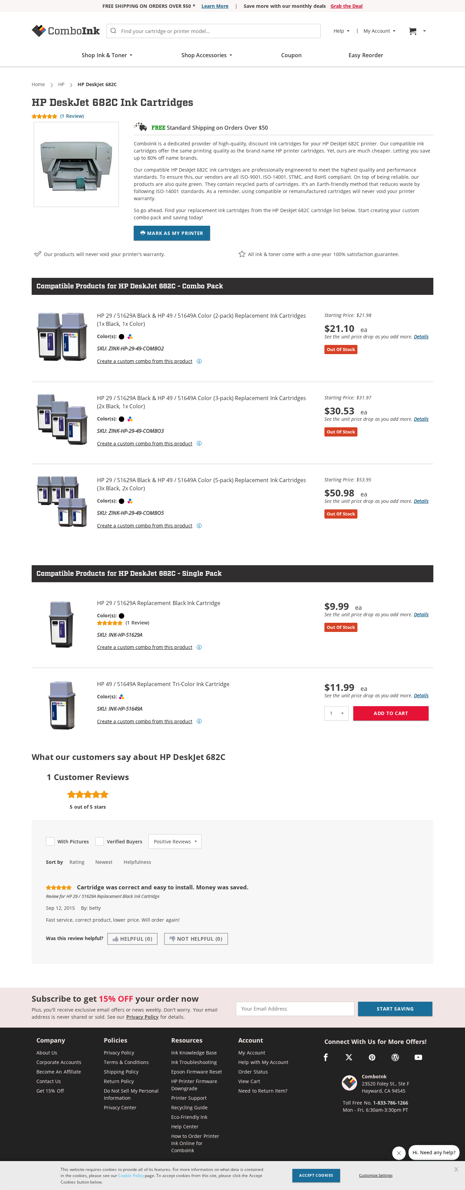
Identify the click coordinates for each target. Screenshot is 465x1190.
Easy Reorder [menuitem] (366, 55)
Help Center (184, 1126)
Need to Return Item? (262, 1091)
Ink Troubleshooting (194, 1062)
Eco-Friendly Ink (189, 1117)
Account (250, 1040)
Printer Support (189, 1098)
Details (421, 336)
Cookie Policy (130, 1175)
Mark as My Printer (174, 233)
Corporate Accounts (58, 1062)
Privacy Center (120, 1107)
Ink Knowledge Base (194, 1052)
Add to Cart (401, 713)
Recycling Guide (189, 1107)
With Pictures (73, 841)
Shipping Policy (121, 1071)
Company (50, 1040)
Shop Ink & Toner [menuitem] (104, 55)
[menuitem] (418, 31)
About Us (46, 1052)
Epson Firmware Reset (196, 1071)
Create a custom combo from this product (144, 361)
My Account (251, 1052)
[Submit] (113, 31)
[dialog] (232, 1175)
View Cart (249, 1081)
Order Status (253, 1071)
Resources (187, 1040)
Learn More (215, 6)
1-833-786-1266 (390, 1102)
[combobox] (214, 31)
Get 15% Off (50, 1091)
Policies (115, 1040)
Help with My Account (263, 1062)
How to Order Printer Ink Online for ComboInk (195, 1143)
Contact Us (48, 1081)
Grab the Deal (347, 6)
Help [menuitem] (339, 31)
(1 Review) (71, 116)
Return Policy (119, 1081)
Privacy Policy (142, 1017)
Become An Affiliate (58, 1071)
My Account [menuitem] (377, 31)
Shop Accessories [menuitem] (204, 55)
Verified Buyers (124, 841)
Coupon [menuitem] (291, 55)
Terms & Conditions (126, 1062)
